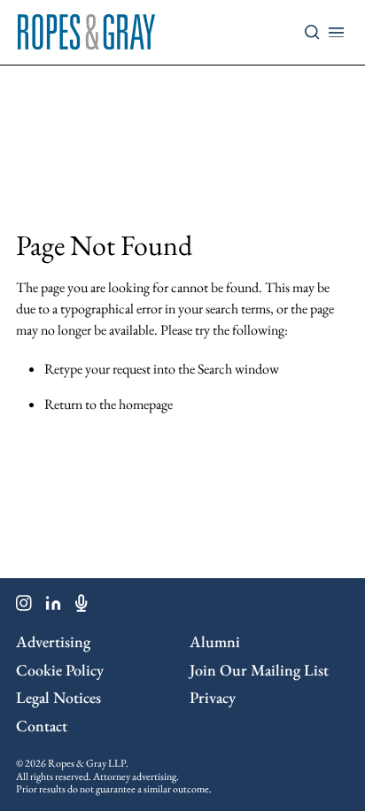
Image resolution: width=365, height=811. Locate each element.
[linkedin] (53, 606)
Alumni (215, 641)
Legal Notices (58, 697)
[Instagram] (24, 606)
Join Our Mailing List (259, 670)
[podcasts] (81, 606)
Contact (41, 725)
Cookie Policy (60, 670)
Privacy (213, 697)
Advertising (53, 641)
